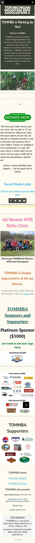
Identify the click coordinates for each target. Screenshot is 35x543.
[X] (15, 200)
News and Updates (17, 478)
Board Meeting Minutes (12, 495)
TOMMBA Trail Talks (17, 483)
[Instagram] (24, 200)
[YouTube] (20, 200)
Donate (26, 293)
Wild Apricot (18, 539)
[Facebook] (11, 200)
